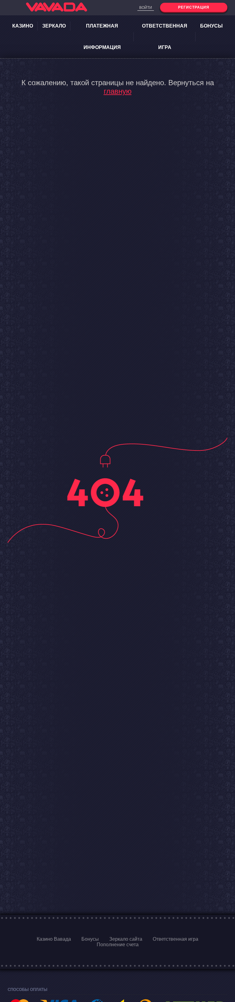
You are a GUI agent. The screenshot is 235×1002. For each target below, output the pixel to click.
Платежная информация (102, 36)
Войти (145, 8)
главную (118, 91)
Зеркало (54, 25)
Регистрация (193, 7)
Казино (22, 25)
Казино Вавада (54, 939)
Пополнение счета (118, 944)
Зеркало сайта (125, 939)
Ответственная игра (164, 36)
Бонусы (211, 25)
